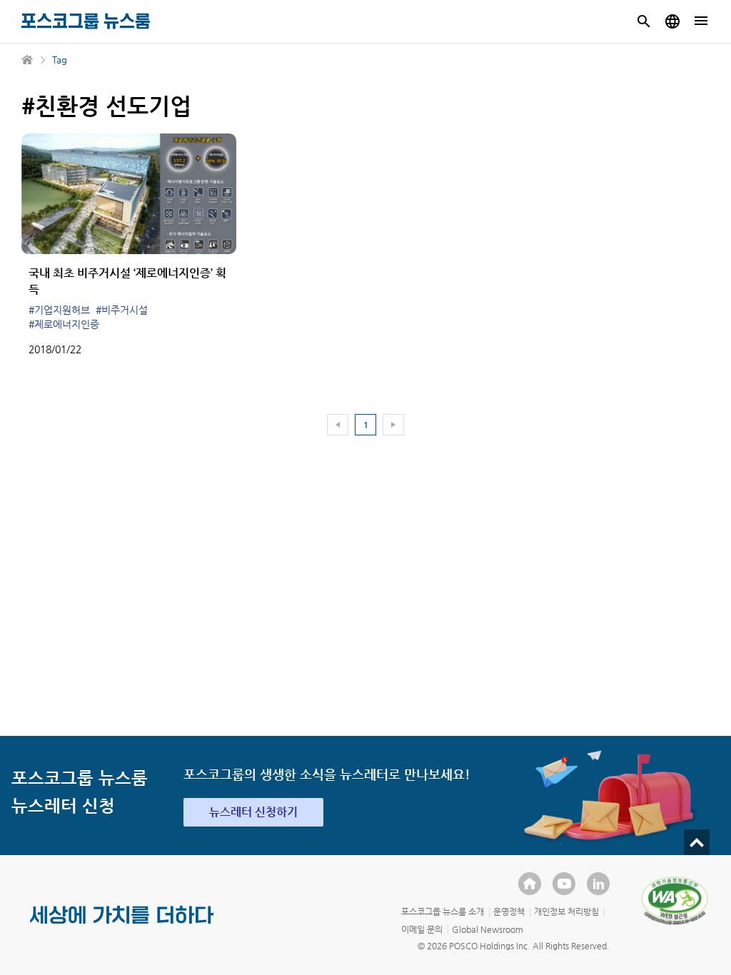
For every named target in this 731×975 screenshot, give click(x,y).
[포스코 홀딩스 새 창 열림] (529, 883)
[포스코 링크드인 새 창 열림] (598, 883)
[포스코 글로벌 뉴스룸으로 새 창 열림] (672, 21)
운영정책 (509, 911)
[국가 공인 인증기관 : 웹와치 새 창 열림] (675, 900)
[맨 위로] (697, 842)
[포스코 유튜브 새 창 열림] (564, 883)
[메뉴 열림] (701, 21)
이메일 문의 (422, 929)
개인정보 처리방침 (566, 911)
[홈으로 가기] (27, 60)
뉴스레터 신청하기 (253, 812)
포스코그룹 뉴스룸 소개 (442, 911)
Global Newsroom (487, 929)
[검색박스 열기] (643, 21)
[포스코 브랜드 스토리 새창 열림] (122, 926)
